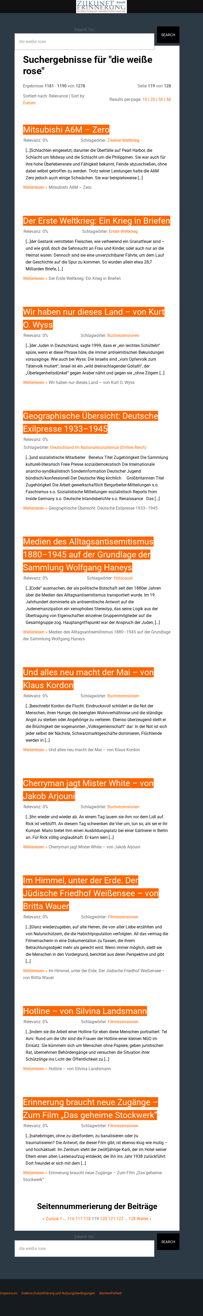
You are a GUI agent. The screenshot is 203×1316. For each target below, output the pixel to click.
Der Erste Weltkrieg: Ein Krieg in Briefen (96, 221)
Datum (29, 102)
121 (111, 1218)
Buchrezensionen (123, 335)
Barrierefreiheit (110, 1293)
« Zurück (51, 1218)
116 (70, 1218)
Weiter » (144, 1218)
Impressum (8, 1293)
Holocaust (123, 578)
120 (103, 1218)
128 (132, 1218)
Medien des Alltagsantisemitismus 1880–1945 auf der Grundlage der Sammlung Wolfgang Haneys (88, 554)
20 (152, 99)
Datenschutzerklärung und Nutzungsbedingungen (58, 1293)
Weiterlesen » (35, 187)
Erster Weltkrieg (123, 231)
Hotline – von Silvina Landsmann (85, 1011)
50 (160, 99)
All (168, 99)
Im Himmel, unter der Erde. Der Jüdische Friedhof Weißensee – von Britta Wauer (91, 893)
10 (144, 99)
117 (78, 1218)
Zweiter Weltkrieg (123, 140)
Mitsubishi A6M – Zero (66, 130)
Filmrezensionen (123, 916)
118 (87, 1218)
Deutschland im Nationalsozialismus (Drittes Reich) (98, 447)
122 (119, 1218)
